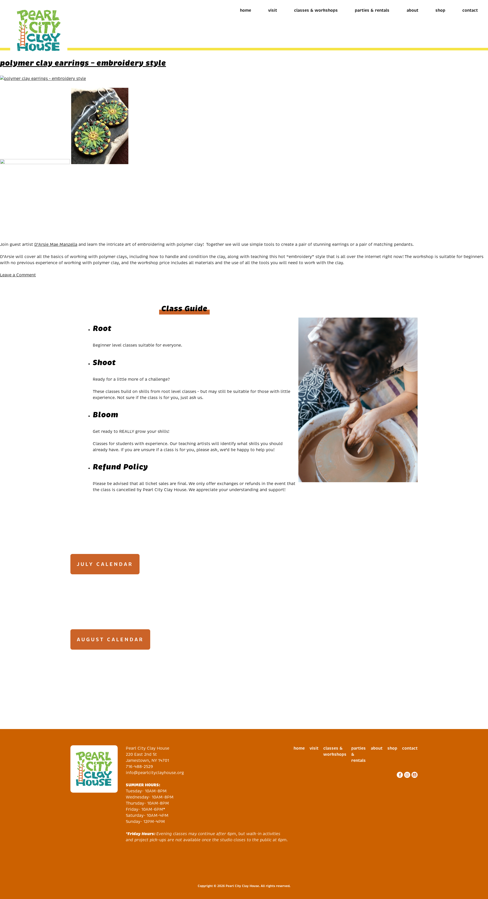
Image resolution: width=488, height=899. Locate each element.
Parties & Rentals (372, 10)
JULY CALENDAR (105, 564)
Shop (440, 10)
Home (245, 10)
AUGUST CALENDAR (110, 639)
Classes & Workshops (316, 10)
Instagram (406, 775)
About (412, 10)
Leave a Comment (18, 275)
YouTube (414, 775)
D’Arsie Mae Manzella (55, 244)
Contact (470, 10)
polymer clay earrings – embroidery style (83, 63)
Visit (272, 10)
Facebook (399, 775)
